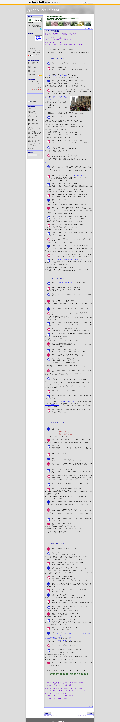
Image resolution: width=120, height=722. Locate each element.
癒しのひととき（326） (32, 116)
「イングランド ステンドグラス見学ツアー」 (58, 75)
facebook (34, 101)
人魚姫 (29, 68)
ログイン (90, 3)
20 (32, 89)
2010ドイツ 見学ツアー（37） (34, 143)
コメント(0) (90, 706)
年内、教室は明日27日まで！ (51, 715)
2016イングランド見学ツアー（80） (35, 132)
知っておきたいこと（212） (33, 123)
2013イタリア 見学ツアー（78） (34, 133)
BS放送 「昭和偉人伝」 (52, 405)
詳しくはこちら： (50, 163)
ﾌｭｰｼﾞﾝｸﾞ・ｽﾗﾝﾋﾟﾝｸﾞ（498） (33, 113)
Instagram (29, 96)
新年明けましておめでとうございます (85, 715)
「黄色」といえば (31, 74)
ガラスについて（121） (32, 125)
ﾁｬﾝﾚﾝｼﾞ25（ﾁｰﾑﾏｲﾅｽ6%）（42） (34, 140)
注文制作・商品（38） (32, 141)
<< (32, 81)
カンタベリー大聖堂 (50, 638)
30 (38, 90)
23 (38, 89)
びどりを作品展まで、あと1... (34, 62)
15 (37, 87)
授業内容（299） (31, 119)
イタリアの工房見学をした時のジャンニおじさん (58, 637)
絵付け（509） (31, 112)
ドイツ (73, 175)
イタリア (79, 175)
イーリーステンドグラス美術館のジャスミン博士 (58, 640)
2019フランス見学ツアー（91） (34, 131)
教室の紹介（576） (31, 111)
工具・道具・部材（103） (33, 127)
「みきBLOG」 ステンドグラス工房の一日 (44, 10)
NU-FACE (60, 721)
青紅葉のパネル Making (33, 64)
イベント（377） (31, 115)
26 (31, 90)
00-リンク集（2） (31, 148)
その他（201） (31, 124)
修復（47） (30, 139)
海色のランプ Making (32, 67)
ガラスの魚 (30, 72)
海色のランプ (30, 66)
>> (37, 81)
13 (32, 87)
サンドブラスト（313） (32, 117)
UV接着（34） (31, 144)
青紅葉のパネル (31, 63)
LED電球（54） (31, 136)
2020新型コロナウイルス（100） (34, 128)
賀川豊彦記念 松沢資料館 (67, 401)
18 (29, 89)
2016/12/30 (87, 28)
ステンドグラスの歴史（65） (33, 135)
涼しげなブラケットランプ (33, 70)
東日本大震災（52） (32, 137)
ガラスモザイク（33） (32, 145)
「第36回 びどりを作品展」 (65, 283)
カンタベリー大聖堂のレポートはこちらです (70, 259)
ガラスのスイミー (31, 71)
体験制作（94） (31, 129)
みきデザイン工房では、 (59, 96)
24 (40, 89)
